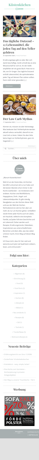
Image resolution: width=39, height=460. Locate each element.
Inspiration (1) (19, 293)
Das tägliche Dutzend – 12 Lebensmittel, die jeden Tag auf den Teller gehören (19, 46)
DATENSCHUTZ (33, 432)
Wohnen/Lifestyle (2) (19, 337)
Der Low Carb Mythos (17, 119)
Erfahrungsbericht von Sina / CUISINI (18, 354)
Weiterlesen (9, 86)
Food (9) (20, 283)
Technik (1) (20, 327)
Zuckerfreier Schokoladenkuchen (16, 359)
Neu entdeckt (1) (19, 313)
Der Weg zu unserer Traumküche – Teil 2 (19, 380)
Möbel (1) (19, 308)
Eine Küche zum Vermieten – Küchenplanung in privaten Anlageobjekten (15, 372)
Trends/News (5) (20, 332)
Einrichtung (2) (19, 279)
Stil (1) (19, 322)
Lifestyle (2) (19, 303)
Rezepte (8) (19, 317)
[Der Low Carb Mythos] (19, 104)
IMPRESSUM (33, 435)
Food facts (23, 55)
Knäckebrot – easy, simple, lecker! (16, 364)
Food (18, 55)
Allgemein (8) (19, 274)
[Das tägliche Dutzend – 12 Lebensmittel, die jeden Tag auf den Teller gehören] (19, 26)
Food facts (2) (20, 288)
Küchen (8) (20, 298)
